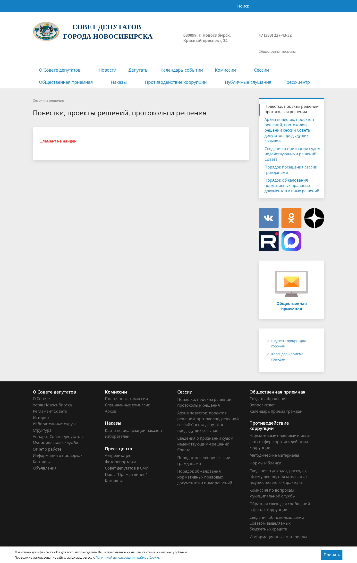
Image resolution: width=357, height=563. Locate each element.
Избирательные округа (54, 424)
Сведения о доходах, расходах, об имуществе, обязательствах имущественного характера (278, 476)
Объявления (45, 468)
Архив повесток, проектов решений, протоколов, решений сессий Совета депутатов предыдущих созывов (289, 130)
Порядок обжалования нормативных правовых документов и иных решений (291, 185)
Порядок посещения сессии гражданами (290, 169)
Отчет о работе (47, 449)
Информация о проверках (57, 455)
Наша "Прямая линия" (126, 474)
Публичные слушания (248, 82)
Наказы (119, 82)
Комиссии (225, 70)
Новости (107, 70)
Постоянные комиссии (126, 398)
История (41, 417)
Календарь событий (182, 70)
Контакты (42, 461)
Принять (332, 554)
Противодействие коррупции (176, 82)
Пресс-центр (296, 82)
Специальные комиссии (127, 405)
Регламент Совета (50, 411)
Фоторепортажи (120, 461)
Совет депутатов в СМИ (127, 468)
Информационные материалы (278, 536)
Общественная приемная (66, 82)
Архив (110, 411)
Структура (42, 430)
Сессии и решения (48, 100)
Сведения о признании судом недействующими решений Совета (292, 154)
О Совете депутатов (59, 70)
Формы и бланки (265, 463)
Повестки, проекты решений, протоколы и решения (292, 109)
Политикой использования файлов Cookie (127, 557)
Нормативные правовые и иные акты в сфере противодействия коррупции (279, 441)
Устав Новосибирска (52, 405)
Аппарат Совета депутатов (58, 436)
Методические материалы (274, 455)
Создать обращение (268, 398)
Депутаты (138, 70)
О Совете (41, 398)
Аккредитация (118, 455)
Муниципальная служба (55, 442)
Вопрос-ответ (262, 405)
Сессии (261, 70)
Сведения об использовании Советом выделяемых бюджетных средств (276, 523)
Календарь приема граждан (275, 411)
